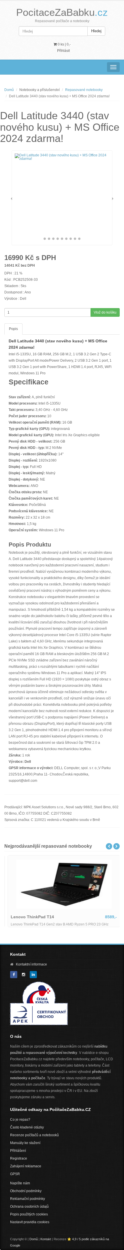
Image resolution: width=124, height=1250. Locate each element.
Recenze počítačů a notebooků (34, 1135)
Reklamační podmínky (27, 1199)
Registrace (18, 1158)
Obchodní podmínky (26, 1191)
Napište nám (20, 1183)
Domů (9, 90)
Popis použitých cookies (29, 1214)
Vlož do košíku (105, 312)
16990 (13, 258)
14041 (9, 265)
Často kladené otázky (27, 1127)
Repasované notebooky (84, 90)
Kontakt (45, 1239)
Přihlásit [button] (63, 51)
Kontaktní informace (31, 964)
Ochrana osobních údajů (29, 1207)
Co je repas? (20, 1120)
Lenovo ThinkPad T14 (30, 917)
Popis (13, 329)
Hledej (96, 31)
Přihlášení (18, 1151)
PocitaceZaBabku (62, 12)
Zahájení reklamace (25, 1166)
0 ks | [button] (64, 44)
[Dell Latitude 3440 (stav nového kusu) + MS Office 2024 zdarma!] (62, 156)
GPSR (15, 1174)
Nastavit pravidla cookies (29, 1222)
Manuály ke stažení (25, 1143)
